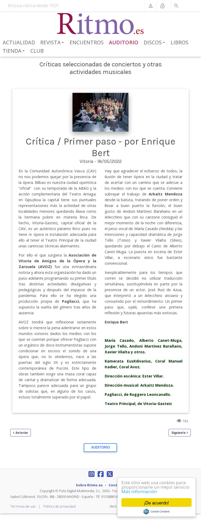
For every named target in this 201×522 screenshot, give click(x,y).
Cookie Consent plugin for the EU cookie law (156, 511)
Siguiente (178, 433)
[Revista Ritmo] (101, 24)
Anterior (21, 433)
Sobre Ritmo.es (89, 485)
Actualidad (19, 42)
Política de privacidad (59, 506)
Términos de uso (23, 506)
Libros (179, 42)
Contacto (117, 485)
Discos (155, 43)
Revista (53, 43)
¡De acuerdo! (156, 502)
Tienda (14, 51)
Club (37, 50)
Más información (139, 491)
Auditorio (123, 42)
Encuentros (87, 42)
